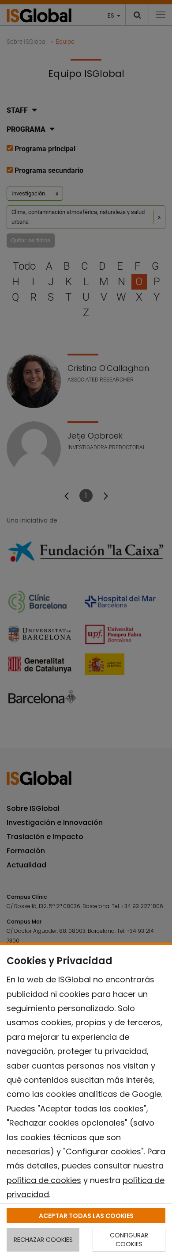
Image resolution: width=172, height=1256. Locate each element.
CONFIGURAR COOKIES (129, 1239)
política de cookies (44, 1180)
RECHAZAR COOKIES (43, 1239)
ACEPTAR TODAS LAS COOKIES (86, 1215)
